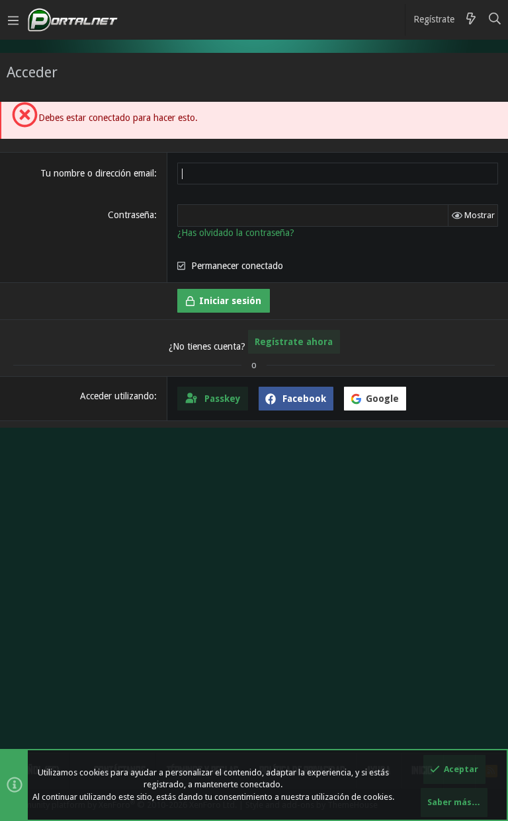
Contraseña (131, 215)
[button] (13, 20)
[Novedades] (471, 20)
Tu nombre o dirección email (97, 173)
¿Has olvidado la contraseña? (235, 232)
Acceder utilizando (117, 396)
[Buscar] (495, 20)
